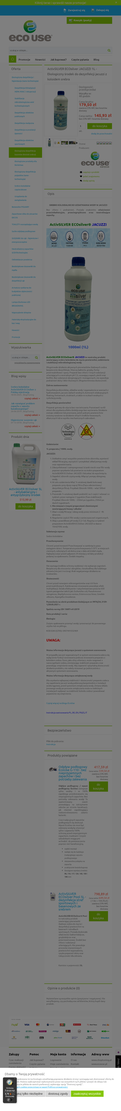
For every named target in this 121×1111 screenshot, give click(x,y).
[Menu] (15, 1079)
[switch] (10, 1100)
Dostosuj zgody (58, 1093)
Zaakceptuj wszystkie (87, 1093)
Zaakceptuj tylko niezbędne (25, 1093)
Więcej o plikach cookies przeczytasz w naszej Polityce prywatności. (36, 1087)
